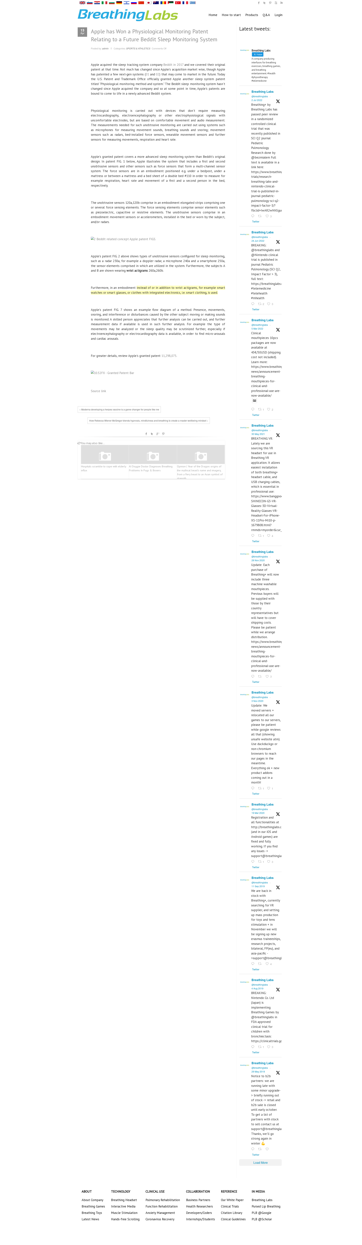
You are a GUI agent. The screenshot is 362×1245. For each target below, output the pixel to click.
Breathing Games (93, 1206)
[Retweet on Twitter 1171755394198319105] (261, 964)
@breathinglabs (260, 96)
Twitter (152, 434)
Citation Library (231, 1213)
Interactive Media (123, 1206)
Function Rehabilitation (162, 1206)
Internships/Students (200, 1219)
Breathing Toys (92, 1213)
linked (281, 3)
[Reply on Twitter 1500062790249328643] (253, 409)
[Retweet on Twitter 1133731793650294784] (261, 1149)
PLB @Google (261, 1213)
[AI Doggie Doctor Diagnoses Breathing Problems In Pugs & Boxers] (153, 456)
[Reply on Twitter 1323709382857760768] (253, 788)
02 (157, 74)
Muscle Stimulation (124, 1213)
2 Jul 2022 (257, 100)
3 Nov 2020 (257, 700)
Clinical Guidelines (233, 1219)
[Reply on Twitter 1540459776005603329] (253, 304)
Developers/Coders (199, 1213)
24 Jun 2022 (258, 240)
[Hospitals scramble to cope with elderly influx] (105, 456)
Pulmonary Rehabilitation (163, 1200)
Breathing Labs (263, 91)
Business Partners (198, 1200)
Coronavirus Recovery (160, 1219)
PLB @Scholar (262, 1219)
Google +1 (157, 434)
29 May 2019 (258, 1071)
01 (147, 74)
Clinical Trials (230, 1206)
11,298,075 (168, 356)
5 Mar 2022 (257, 328)
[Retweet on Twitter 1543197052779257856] (261, 216)
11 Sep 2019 (258, 886)
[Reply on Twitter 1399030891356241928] (253, 536)
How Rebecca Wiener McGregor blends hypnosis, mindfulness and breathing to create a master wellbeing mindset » (148, 420)
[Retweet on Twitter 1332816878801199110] (261, 676)
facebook (146, 434)
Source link (98, 391)
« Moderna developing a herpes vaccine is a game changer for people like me (119, 409)
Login (278, 15)
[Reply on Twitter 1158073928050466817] (253, 1047)
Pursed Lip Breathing (266, 1206)
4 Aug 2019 (257, 988)
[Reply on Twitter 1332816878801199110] (253, 676)
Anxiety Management (160, 1213)
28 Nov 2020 (258, 560)
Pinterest (163, 434)
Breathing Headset (124, 1200)
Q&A (266, 15)
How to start (231, 15)
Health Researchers (199, 1206)
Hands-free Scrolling (125, 1219)
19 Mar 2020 (258, 812)
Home (213, 15)
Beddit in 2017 (173, 65)
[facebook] (259, 3)
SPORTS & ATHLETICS (138, 48)
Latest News (90, 1219)
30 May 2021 (258, 433)
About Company (92, 1200)
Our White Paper (232, 1200)
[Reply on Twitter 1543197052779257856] (253, 216)
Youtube (276, 3)
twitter (264, 3)
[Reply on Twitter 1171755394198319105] (253, 964)
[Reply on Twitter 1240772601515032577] (253, 862)
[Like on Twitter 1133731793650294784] (268, 1149)
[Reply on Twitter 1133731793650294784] (253, 1149)
